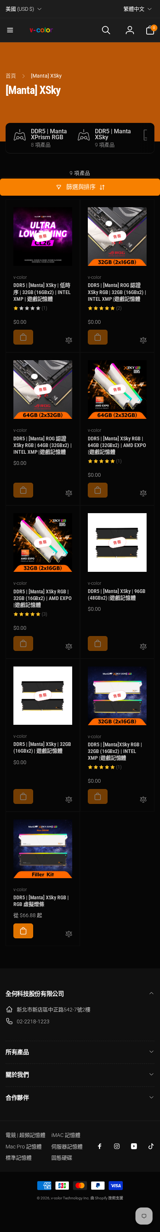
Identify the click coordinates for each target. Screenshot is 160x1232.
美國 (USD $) (20, 9)
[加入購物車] (23, 337)
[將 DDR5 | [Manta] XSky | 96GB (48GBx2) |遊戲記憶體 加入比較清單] (143, 647)
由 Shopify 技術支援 (106, 1198)
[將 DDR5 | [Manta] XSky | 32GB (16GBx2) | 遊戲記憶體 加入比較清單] (68, 800)
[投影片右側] (147, 138)
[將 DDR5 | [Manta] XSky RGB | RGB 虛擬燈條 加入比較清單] (68, 934)
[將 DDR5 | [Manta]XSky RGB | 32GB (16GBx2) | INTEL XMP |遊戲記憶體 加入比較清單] (143, 800)
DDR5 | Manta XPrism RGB (49, 134)
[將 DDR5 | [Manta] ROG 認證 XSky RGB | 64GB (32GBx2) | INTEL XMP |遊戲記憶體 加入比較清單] (68, 494)
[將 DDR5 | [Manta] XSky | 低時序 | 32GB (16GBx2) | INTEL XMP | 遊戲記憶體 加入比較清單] (68, 341)
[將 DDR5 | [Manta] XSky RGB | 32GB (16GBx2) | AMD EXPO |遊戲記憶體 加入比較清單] (68, 647)
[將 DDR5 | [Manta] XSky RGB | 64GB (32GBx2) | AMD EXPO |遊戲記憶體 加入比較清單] (143, 494)
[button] (10, 30)
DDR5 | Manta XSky (113, 134)
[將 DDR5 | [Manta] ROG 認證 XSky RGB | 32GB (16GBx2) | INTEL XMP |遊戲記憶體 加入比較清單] (143, 341)
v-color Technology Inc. (70, 1198)
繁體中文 (134, 9)
